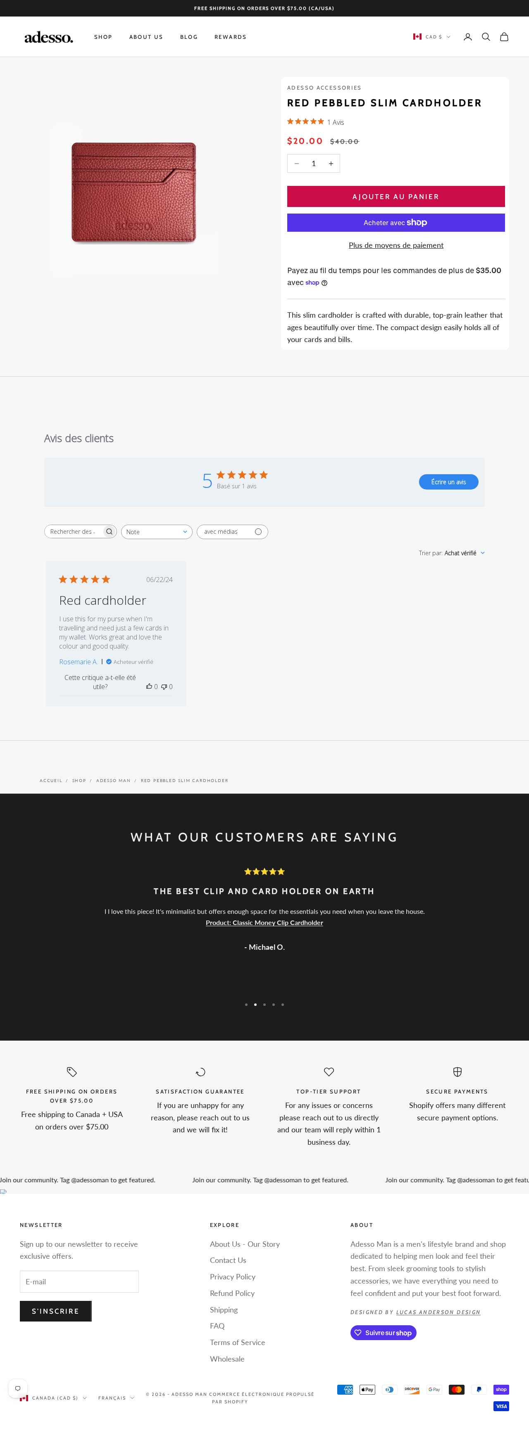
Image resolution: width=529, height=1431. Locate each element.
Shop (103, 36)
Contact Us (228, 1260)
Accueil (51, 780)
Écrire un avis (448, 482)
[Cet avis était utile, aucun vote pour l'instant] (149, 686)
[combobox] (157, 532)
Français (112, 1398)
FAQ (217, 1325)
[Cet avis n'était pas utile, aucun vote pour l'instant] (164, 686)
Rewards (230, 36)
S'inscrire (56, 1311)
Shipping (224, 1309)
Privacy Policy (232, 1276)
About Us (146, 36)
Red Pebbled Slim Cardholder (185, 780)
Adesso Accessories (324, 87)
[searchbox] (73, 531)
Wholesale (227, 1358)
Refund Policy (232, 1293)
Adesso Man (113, 780)
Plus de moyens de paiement (396, 245)
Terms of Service (237, 1342)
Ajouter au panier (396, 197)
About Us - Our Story (245, 1243)
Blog (189, 36)
